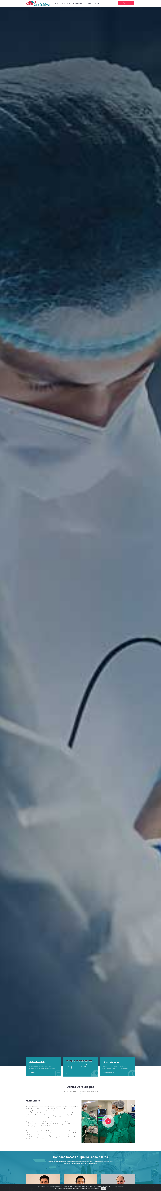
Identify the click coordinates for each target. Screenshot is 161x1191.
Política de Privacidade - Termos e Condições (86, 1188)
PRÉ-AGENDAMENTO (108, 1072)
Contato (97, 3)
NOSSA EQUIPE (33, 1072)
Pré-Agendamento (126, 3)
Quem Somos (66, 3)
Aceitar (103, 1188)
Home (56, 3)
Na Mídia (88, 3)
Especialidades (77, 3)
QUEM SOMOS (70, 1073)
